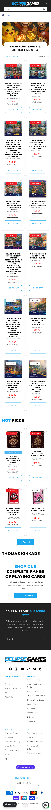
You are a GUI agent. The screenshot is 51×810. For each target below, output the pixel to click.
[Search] (44, 9)
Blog (7, 754)
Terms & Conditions (35, 733)
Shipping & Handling (13, 688)
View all (25, 542)
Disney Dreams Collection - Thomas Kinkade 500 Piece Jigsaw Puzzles (13, 205)
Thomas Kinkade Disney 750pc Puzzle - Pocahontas (38, 322)
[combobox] (25, 9)
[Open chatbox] (45, 805)
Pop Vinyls (31, 708)
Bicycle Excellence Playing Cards (38, 454)
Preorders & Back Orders (34, 747)
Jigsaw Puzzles (33, 704)
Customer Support (34, 753)
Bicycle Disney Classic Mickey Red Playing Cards (13, 512)
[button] (5, 4)
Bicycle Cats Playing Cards (38, 510)
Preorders (9, 737)
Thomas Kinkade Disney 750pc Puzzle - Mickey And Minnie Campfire (13, 385)
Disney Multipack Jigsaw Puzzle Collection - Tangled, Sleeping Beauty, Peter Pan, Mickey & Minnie (13, 90)
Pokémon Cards (33, 680)
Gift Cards (31, 717)
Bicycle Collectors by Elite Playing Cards (13, 459)
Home (7, 15)
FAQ (6, 692)
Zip (6, 759)
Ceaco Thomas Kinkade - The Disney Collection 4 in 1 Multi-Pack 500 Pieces (37, 89)
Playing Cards (33, 691)
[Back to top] (25, 805)
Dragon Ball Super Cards (34, 685)
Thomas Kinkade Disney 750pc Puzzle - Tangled (37, 203)
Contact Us (9, 684)
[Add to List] (20, 64)
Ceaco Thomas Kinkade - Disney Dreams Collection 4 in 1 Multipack (37, 145)
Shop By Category (12, 741)
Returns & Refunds (35, 741)
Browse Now (25, 595)
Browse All (31, 721)
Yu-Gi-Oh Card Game (36, 695)
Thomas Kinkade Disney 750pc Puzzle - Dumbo (38, 256)
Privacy (30, 737)
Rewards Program (12, 733)
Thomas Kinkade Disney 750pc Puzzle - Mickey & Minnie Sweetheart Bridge (37, 386)
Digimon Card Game (35, 700)
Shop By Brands (12, 746)
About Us (9, 697)
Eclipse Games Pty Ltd (24, 803)
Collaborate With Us (13, 750)
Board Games (32, 713)
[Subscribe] (43, 639)
